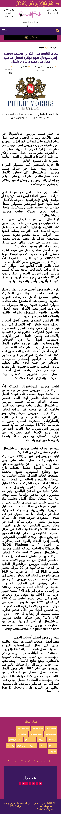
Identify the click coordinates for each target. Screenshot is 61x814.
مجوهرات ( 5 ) (30, 739)
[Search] (57, 31)
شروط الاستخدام (33, 760)
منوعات (41, 48)
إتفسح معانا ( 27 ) (36, 733)
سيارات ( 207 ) (51, 728)
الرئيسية (53, 47)
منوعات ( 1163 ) (37, 728)
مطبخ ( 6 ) (52, 745)
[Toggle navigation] (5, 30)
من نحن (43, 760)
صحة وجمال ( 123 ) (15, 739)
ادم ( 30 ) (43, 745)
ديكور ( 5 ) (41, 739)
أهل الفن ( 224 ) (50, 733)
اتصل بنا (49, 760)
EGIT (13, 806)
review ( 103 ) (22, 733)
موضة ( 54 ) (52, 739)
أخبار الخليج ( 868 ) (23, 728)
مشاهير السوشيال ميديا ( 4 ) (26, 745)
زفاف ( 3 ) (10, 745)
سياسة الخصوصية (21, 760)
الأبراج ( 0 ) (52, 751)
